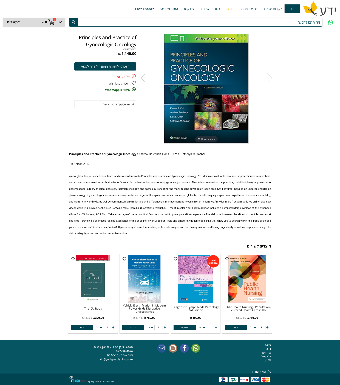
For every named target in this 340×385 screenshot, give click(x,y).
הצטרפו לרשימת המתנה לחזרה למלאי (105, 66)
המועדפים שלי (169, 9)
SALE (229, 9)
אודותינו (204, 9)
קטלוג (293, 9)
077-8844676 (124, 351)
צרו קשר (188, 9)
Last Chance (144, 9)
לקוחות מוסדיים (272, 9)
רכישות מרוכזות (248, 9)
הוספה (236, 327)
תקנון (268, 360)
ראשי (268, 345)
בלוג (217, 9)
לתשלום (13, 22)
